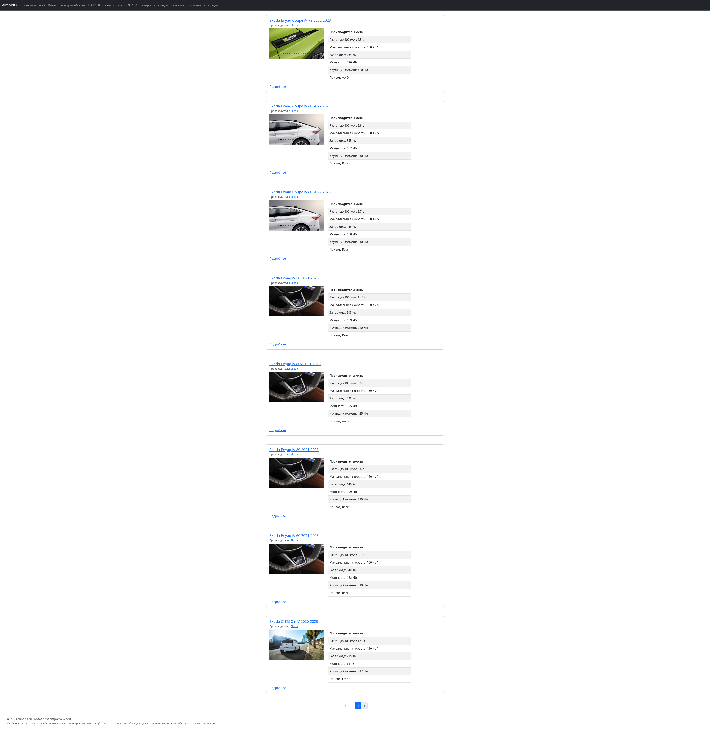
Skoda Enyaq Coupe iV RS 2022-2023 (300, 20)
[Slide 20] (312, 54)
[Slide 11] (296, 54)
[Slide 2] (280, 54)
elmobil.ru (11, 5)
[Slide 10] (294, 54)
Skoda (294, 25)
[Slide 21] (314, 54)
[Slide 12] (298, 54)
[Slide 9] (297, 139)
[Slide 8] (295, 139)
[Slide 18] (309, 54)
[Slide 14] (309, 139)
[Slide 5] (285, 54)
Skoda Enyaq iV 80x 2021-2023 (295, 363)
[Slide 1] (278, 54)
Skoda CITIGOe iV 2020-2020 (293, 621)
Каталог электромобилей (66, 5)
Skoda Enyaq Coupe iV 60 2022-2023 (300, 106)
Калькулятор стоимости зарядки (194, 5)
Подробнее (277, 87)
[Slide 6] (287, 54)
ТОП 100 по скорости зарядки (146, 5)
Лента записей (34, 5)
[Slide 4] (283, 54)
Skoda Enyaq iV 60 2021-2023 (294, 535)
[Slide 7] (289, 54)
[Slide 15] (303, 54)
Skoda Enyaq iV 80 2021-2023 (294, 449)
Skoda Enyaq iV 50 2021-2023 (294, 277)
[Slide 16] (305, 54)
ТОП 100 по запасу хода (105, 5)
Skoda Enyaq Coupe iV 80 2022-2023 (300, 191)
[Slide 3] (283, 139)
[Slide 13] (307, 139)
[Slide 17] (307, 54)
